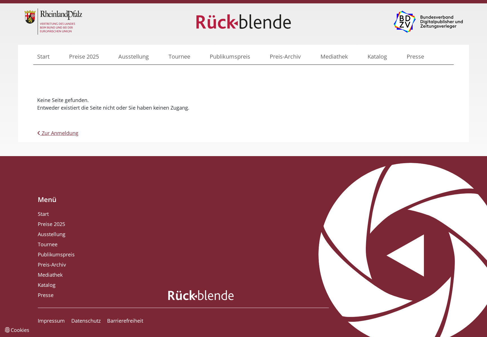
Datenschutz (86, 320)
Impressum (51, 320)
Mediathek (334, 56)
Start (43, 56)
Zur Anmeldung (59, 133)
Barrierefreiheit (125, 320)
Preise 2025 (84, 56)
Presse (415, 56)
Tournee (179, 56)
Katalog (377, 56)
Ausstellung (133, 56)
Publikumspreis (230, 56)
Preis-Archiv (285, 56)
